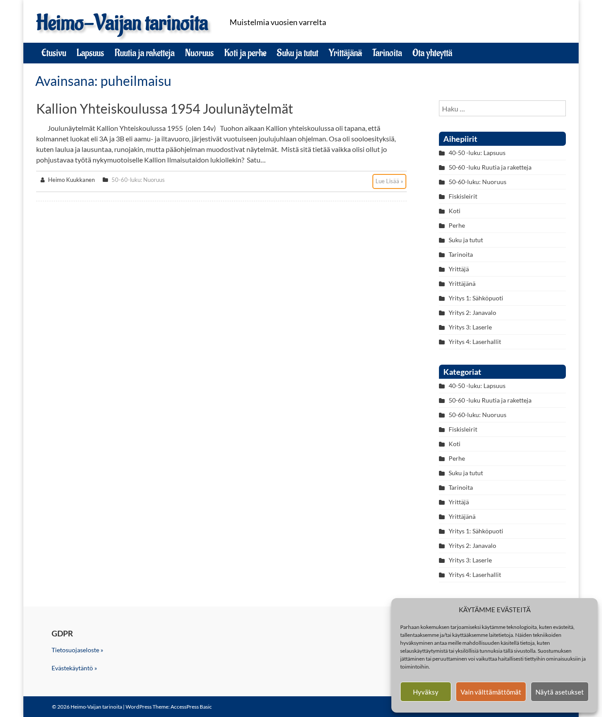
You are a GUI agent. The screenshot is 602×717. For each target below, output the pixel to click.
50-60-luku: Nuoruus (138, 179)
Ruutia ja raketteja (145, 53)
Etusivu (53, 53)
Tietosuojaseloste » (77, 650)
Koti (455, 210)
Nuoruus (199, 53)
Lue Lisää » (389, 181)
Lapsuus (90, 53)
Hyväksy (425, 692)
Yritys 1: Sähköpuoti (476, 298)
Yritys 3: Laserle (470, 327)
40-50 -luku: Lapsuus (477, 152)
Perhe (457, 225)
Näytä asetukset (559, 692)
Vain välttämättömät (491, 692)
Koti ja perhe (245, 53)
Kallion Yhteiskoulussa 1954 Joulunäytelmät (164, 108)
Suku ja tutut (297, 53)
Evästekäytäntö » (74, 668)
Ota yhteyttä (432, 53)
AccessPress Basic (191, 706)
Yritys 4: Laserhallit (475, 341)
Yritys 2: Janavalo (472, 312)
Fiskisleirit (463, 196)
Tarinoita (387, 53)
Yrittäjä (459, 269)
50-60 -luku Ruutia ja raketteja (490, 167)
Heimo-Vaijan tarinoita (122, 23)
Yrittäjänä (345, 53)
